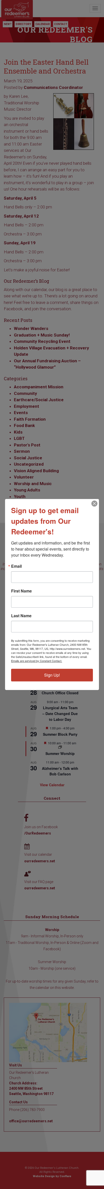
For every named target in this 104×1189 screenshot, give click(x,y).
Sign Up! (52, 675)
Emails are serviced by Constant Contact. (36, 661)
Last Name (21, 616)
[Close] (94, 504)
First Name (21, 591)
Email (16, 566)
